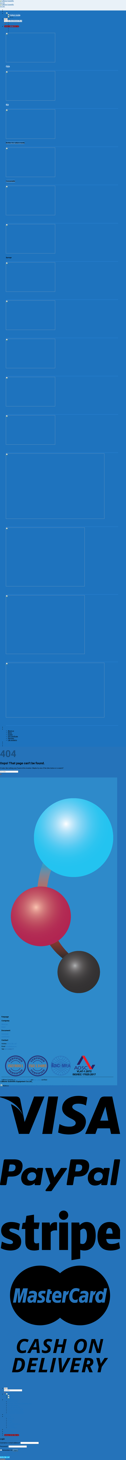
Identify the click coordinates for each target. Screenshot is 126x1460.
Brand (3, 1027)
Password (4, 1446)
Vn (12, 1396)
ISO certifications (14, 1424)
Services (11, 738)
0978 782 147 (12, 1044)
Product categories (11, 1400)
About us (11, 731)
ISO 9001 (19, 1080)
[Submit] (5, 23)
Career (6, 742)
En (5, 13)
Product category (10, 11)
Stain (8, 523)
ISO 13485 (26, 1080)
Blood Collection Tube (15, 1411)
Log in (15, 1450)
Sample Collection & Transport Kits (20, 1403)
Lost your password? (7, 1454)
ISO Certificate (13, 736)
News (10, 733)
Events (10, 735)
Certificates (5, 1037)
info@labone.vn (11, 1046)
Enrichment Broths (14, 1407)
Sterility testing (13, 1405)
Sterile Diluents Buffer (15, 1409)
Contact (7, 746)
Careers (7, 1429)
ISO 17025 (37, 1080)
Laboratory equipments (16, 1413)
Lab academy (12, 740)
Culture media (12, 1402)
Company (7, 729)
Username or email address (10, 1443)
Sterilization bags (12, 449)
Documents (8, 744)
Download (4, 1034)
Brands (6, 727)
